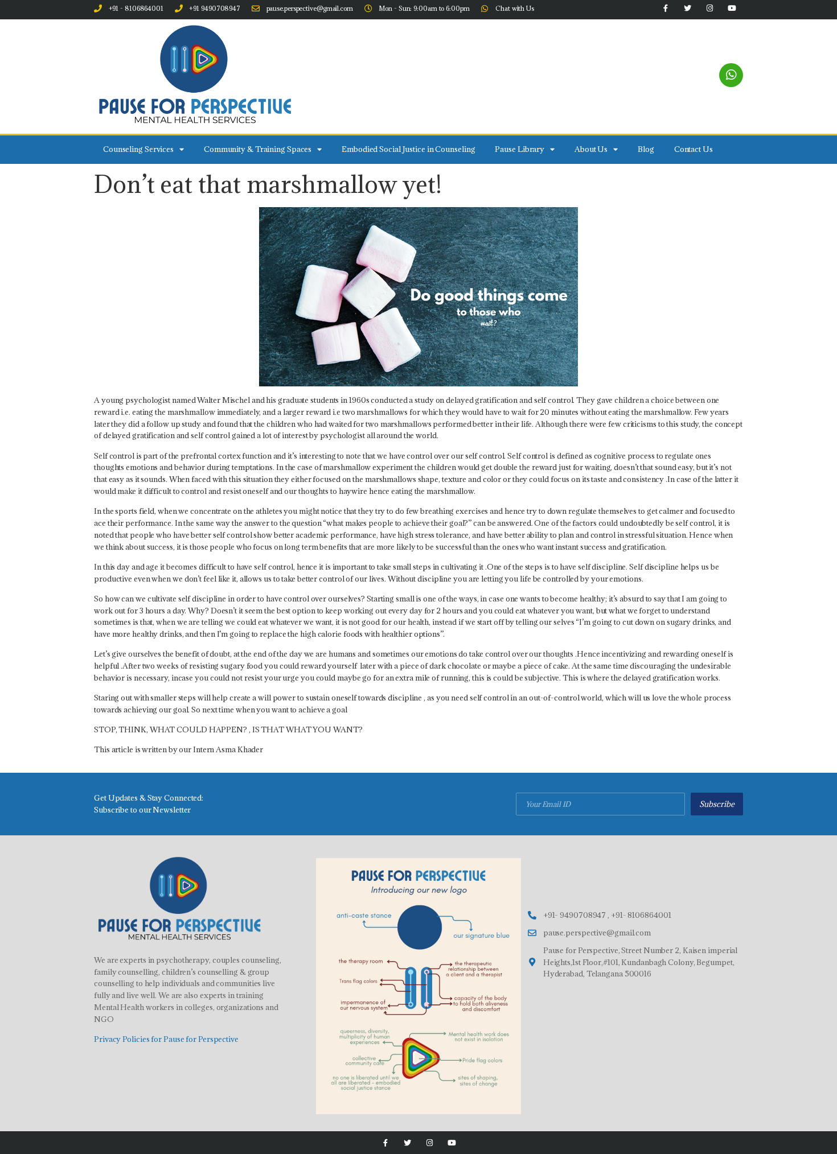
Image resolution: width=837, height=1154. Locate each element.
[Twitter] (407, 1143)
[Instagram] (430, 1143)
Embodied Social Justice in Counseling (408, 149)
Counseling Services (138, 149)
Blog (646, 149)
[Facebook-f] (385, 1143)
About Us (591, 149)
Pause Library (519, 149)
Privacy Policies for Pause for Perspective (166, 1039)
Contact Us (693, 149)
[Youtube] (452, 1143)
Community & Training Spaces (257, 149)
